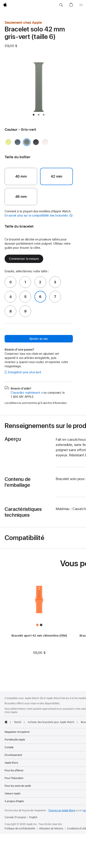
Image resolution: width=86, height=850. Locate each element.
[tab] (33, 115)
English (33, 817)
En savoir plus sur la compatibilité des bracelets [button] (37, 215)
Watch (17, 722)
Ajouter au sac (38, 338)
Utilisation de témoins (51, 828)
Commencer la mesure (24, 258)
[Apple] (6, 722)
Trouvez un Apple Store (61, 810)
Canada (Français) (15, 817)
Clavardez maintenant (27, 392)
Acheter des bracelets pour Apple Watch (51, 722)
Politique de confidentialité (20, 828)
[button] (61, 5)
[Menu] (81, 5)
